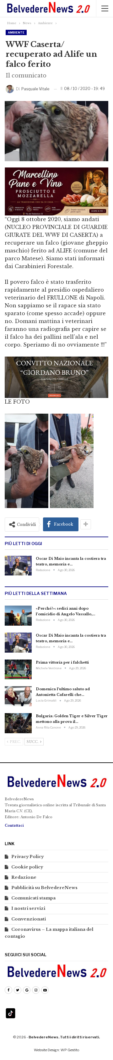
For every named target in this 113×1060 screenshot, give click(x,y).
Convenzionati (28, 919)
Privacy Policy (27, 856)
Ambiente (16, 32)
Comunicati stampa (33, 898)
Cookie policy (27, 867)
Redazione (23, 877)
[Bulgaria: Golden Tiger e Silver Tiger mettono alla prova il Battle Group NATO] (18, 723)
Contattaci (14, 826)
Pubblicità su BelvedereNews (44, 887)
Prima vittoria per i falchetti (62, 662)
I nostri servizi (28, 908)
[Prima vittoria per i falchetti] (18, 670)
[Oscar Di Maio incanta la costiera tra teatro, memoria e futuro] (18, 566)
